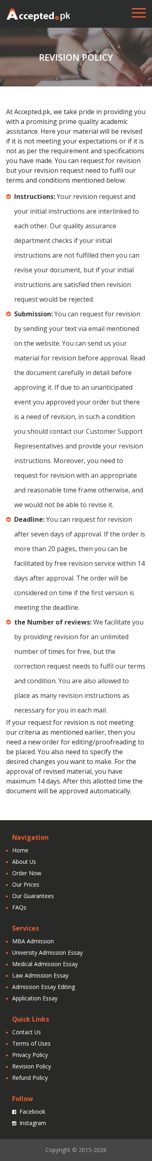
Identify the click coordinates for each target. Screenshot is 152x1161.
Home (20, 850)
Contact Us (26, 1032)
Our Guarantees (33, 896)
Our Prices (25, 884)
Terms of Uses (31, 1043)
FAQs (19, 907)
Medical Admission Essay (45, 964)
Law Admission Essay (40, 975)
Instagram (32, 1123)
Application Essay (35, 998)
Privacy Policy (30, 1055)
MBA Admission (33, 941)
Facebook (32, 1111)
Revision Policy (31, 1066)
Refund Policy (30, 1078)
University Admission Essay (47, 952)
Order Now (26, 873)
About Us (24, 861)
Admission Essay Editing (43, 987)
